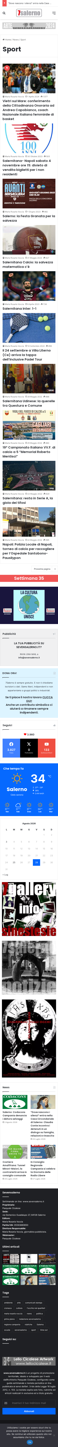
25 (14, 862)
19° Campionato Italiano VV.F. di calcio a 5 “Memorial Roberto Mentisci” (29, 452)
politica (39, 1313)
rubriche (28, 1324)
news (29, 1313)
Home (8, 39)
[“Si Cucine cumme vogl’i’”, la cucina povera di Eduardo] (29, 1258)
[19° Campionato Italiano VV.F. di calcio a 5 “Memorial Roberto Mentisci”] (29, 425)
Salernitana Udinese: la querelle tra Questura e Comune (29, 403)
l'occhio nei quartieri (36, 1308)
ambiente (8, 1302)
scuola (7, 1330)
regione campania (12, 1324)
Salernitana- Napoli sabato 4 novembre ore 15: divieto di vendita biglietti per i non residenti (27, 167)
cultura (19, 1308)
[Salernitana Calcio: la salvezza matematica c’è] (29, 240)
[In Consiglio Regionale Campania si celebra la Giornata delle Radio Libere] (43, 1152)
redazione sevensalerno (30, 1319)
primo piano (9, 1319)
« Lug (5, 874)
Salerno (40, 1324)
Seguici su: (9, 1339)
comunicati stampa (33, 1302)
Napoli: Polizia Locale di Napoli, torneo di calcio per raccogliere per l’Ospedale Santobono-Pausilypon (28, 551)
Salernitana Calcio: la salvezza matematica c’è (28, 264)
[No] (54, 1435)
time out (44, 1330)
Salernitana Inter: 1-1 (19, 308)
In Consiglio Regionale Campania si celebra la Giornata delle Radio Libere (43, 1168)
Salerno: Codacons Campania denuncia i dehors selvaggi (15, 1115)
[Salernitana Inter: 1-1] (29, 286)
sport (33, 1330)
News (16, 39)
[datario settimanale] (29, 25)
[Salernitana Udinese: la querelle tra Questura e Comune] (29, 379)
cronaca (8, 1308)
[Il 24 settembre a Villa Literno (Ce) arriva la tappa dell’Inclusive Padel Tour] (29, 328)
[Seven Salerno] (29, 13)
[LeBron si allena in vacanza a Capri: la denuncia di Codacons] (10, 1280)
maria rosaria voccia (13, 1313)
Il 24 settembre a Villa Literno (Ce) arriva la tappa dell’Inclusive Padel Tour (27, 355)
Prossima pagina (42, 569)
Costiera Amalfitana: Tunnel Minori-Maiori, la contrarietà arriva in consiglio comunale (15, 1168)
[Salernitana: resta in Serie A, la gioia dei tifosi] (29, 476)
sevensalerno (21, 1330)
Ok (29, 1442)
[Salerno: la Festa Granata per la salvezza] (29, 193)
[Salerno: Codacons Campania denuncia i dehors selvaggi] (15, 1102)
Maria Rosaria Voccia (14, 96)
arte (19, 1302)
